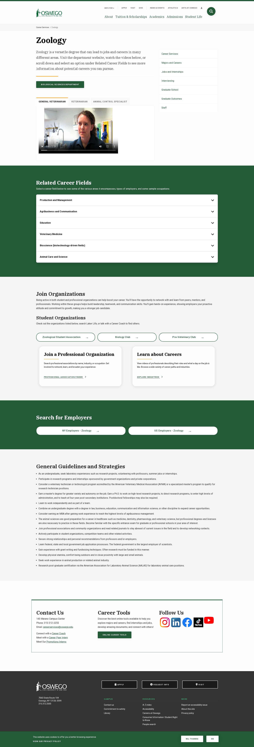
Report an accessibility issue (194, 705)
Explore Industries (148, 377)
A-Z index (147, 705)
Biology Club (122, 337)
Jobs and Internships (172, 71)
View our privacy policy (47, 741)
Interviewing (168, 80)
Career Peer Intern (58, 637)
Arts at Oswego (189, 8)
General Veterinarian (52, 101)
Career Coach (59, 633)
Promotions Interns (56, 641)
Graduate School (170, 89)
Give (141, 8)
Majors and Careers (172, 62)
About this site (188, 709)
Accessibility (148, 709)
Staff (164, 107)
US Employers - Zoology (168, 430)
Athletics (173, 8)
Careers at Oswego (151, 713)
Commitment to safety (114, 709)
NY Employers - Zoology (76, 430)
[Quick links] (202, 8)
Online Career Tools (115, 635)
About (109, 17)
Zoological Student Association (61, 337)
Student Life (193, 17)
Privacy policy (187, 713)
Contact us (109, 705)
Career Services (42, 27)
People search (149, 724)
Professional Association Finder (63, 377)
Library (107, 713)
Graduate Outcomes (172, 98)
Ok (212, 739)
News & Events (157, 8)
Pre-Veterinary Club (184, 337)
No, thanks (192, 739)
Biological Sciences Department (60, 85)
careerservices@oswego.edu (58, 627)
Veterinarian (79, 101)
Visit (133, 8)
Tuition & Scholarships (131, 17)
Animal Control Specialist (110, 101)
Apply (124, 8)
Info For (108, 8)
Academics (156, 17)
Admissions (175, 17)
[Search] (211, 11)
